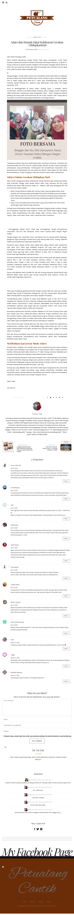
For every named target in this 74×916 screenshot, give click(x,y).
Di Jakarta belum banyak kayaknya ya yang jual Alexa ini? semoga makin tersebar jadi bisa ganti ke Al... (38, 783)
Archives (40, 902)
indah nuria (14, 525)
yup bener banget (38, 797)
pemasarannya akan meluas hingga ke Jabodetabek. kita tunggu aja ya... (38, 812)
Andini (13, 655)
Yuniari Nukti (15, 585)
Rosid (54, 906)
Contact (48, 902)
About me (32, 902)
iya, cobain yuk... (38, 790)
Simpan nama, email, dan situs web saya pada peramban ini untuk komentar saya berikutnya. (38, 736)
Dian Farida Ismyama (17, 622)
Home (25, 902)
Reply (66, 481)
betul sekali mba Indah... (38, 805)
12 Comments (16, 397)
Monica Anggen (16, 602)
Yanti (12, 640)
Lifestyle (37, 37)
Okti (12, 505)
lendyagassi (14, 567)
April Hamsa (15, 545)
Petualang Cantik (31, 49)
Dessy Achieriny (16, 465)
